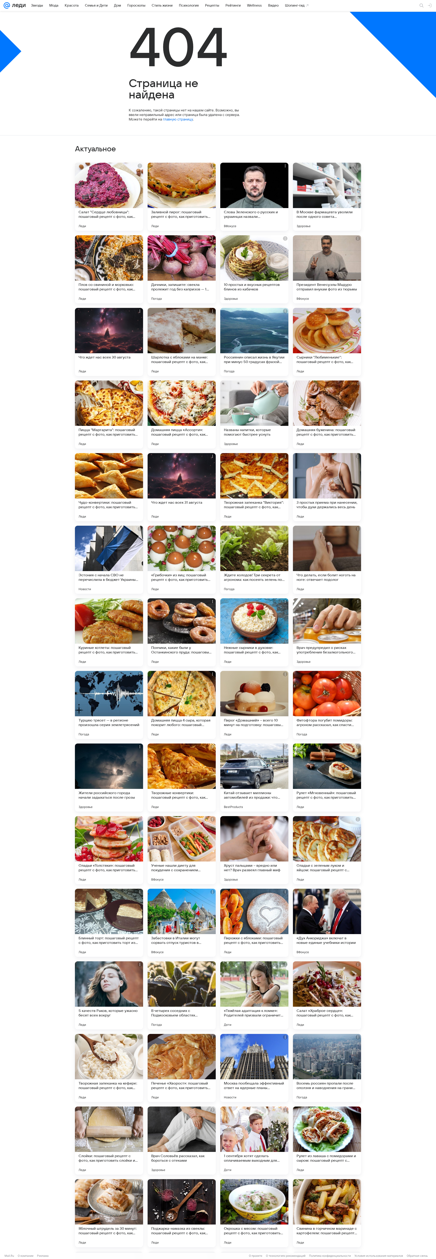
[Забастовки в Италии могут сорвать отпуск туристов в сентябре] (182, 923)
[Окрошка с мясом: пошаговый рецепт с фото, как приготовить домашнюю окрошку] (254, 1213)
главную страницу (178, 119)
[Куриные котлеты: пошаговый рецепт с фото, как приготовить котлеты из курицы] (109, 632)
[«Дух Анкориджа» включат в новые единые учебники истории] (327, 923)
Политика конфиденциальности (330, 1255)
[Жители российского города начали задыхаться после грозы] (109, 778)
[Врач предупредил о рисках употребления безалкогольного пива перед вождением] (327, 632)
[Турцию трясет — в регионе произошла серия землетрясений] (109, 705)
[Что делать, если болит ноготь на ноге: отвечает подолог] (327, 560)
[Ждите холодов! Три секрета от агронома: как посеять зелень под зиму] (254, 560)
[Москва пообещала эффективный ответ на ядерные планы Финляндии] (254, 1068)
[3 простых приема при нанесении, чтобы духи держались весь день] (327, 487)
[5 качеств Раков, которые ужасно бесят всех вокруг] (109, 995)
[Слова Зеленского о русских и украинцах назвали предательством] (254, 197)
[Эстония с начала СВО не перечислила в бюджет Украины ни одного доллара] (109, 560)
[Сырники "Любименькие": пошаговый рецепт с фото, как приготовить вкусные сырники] (327, 342)
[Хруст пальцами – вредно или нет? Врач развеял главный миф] (254, 850)
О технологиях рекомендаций (285, 1255)
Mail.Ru (9, 1255)
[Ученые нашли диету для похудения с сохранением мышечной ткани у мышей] (182, 850)
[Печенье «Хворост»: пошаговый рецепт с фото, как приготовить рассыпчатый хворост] (182, 1068)
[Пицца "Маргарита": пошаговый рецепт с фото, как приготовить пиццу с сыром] (109, 414)
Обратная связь (417, 1255)
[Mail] (7, 5)
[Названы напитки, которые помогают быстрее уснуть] (254, 414)
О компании (25, 1255)
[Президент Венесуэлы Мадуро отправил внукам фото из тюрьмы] (327, 269)
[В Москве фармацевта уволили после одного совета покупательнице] (327, 197)
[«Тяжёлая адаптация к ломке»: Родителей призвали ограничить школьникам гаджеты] (254, 995)
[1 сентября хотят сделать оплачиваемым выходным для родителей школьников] (254, 1141)
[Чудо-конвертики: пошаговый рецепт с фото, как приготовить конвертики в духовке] (109, 487)
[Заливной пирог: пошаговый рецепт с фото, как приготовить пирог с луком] (182, 197)
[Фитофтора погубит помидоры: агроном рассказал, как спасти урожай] (327, 705)
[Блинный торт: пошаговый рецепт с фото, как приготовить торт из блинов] (109, 923)
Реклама (43, 1255)
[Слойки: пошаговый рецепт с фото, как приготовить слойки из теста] (109, 1141)
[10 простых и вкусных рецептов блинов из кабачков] (254, 269)
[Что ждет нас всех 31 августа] (182, 487)
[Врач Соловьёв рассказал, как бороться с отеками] (182, 1141)
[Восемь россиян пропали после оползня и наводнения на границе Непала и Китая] (327, 1068)
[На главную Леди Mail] (18, 5)
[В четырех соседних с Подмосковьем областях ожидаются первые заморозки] (182, 995)
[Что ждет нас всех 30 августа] (109, 342)
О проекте (255, 1255)
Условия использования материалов (378, 1255)
